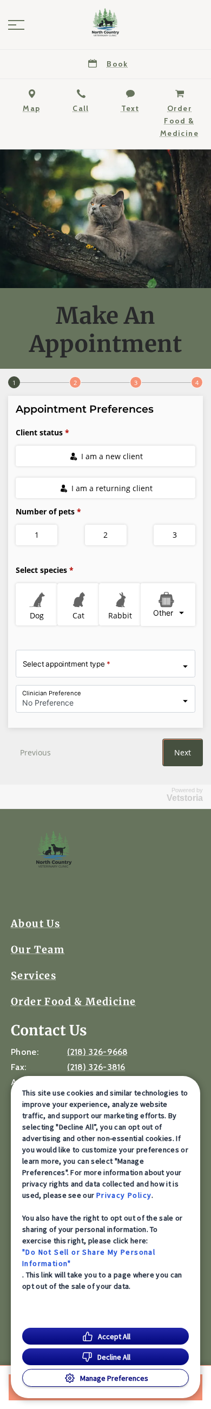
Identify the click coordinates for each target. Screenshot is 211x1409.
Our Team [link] (37, 950)
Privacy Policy (124, 1195)
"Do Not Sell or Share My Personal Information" (88, 1257)
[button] (16, 25)
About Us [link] (35, 924)
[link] (105, 22)
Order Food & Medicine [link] (73, 1002)
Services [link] (33, 976)
